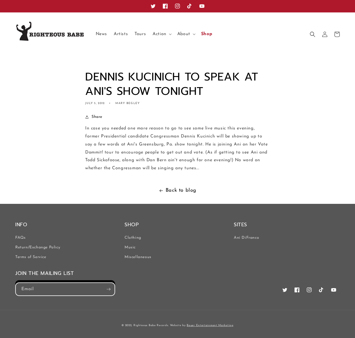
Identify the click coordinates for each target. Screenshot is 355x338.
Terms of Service (30, 257)
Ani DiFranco (246, 238)
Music (130, 247)
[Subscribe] (108, 289)
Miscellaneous (138, 257)
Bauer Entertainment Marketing (210, 325)
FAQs (20, 238)
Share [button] (97, 117)
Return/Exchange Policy (37, 247)
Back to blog (181, 190)
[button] (161, 34)
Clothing (133, 238)
